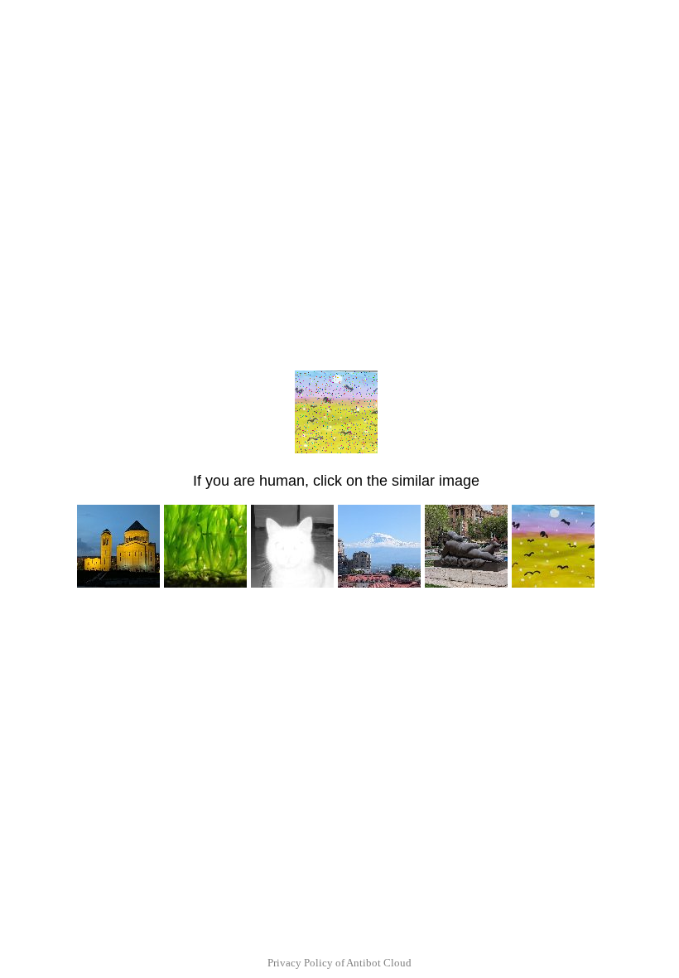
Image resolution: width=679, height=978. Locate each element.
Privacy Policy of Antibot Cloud (339, 962)
